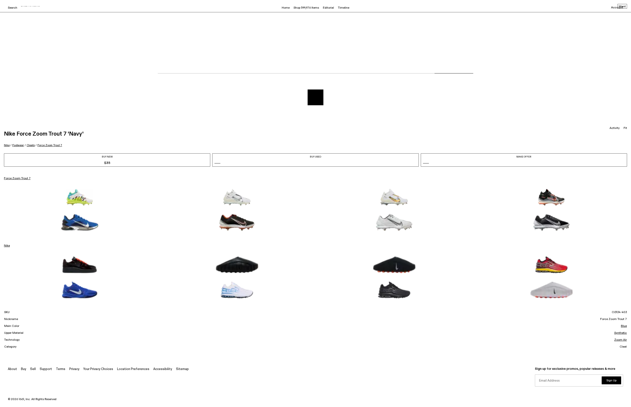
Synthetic (620, 333)
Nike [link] (7, 245)
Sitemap (182, 369)
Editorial (328, 7)
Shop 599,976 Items (306, 7)
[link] (79, 197)
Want (622, 6)
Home (286, 7)
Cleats (31, 145)
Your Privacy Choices (98, 369)
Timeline (343, 7)
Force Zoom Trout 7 (49, 145)
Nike (7, 145)
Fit (625, 128)
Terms (60, 369)
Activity (615, 128)
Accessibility (162, 369)
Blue (624, 326)
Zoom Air (620, 339)
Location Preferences (133, 369)
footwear (18, 145)
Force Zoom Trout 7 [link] (17, 178)
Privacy (74, 369)
